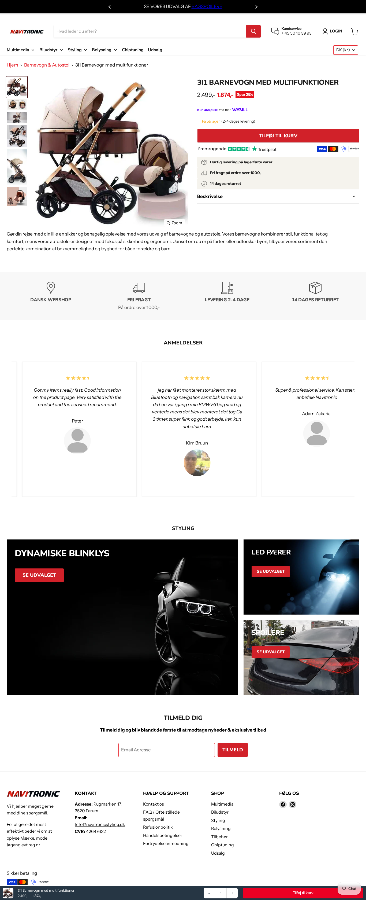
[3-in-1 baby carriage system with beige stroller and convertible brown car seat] (16, 196)
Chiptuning (222, 844)
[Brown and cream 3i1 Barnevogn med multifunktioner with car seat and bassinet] (16, 87)
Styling (218, 820)
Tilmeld (232, 750)
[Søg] (253, 31)
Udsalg (218, 853)
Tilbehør (219, 836)
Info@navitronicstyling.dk (100, 824)
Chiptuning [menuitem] (133, 50)
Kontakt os (153, 804)
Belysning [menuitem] (101, 50)
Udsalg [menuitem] (155, 50)
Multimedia (222, 804)
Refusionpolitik (158, 827)
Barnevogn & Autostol (46, 65)
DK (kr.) (343, 49)
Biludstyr (220, 812)
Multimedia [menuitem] (18, 50)
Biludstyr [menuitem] (48, 50)
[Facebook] (283, 804)
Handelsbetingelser (162, 835)
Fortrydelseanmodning (166, 843)
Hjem (12, 65)
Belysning (221, 828)
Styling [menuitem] (75, 50)
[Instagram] (292, 804)
